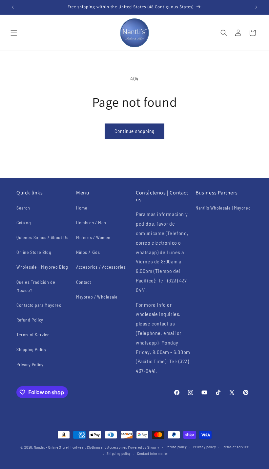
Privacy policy (204, 447)
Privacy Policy (29, 364)
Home (81, 208)
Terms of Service (33, 334)
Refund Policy (29, 320)
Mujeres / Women (93, 237)
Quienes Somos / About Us (42, 237)
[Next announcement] (256, 7)
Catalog (23, 222)
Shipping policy (119, 453)
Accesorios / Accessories (101, 267)
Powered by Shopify (143, 447)
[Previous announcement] (13, 7)
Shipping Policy (31, 349)
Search (23, 208)
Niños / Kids (88, 252)
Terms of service (235, 447)
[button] (14, 33)
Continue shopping (134, 131)
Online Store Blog (33, 252)
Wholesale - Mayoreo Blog (42, 267)
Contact (83, 282)
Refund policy (176, 447)
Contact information (153, 453)
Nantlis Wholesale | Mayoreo (223, 208)
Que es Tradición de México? (35, 286)
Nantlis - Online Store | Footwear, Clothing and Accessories (80, 447)
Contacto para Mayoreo (39, 305)
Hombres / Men (91, 222)
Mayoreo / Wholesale (96, 297)
